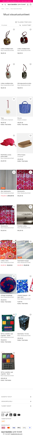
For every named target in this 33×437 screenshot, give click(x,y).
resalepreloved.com (16, 434)
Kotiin (7, 8)
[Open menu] (2, 4)
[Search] (5, 4)
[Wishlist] (14, 29)
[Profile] (28, 4)
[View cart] (30, 4)
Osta (2, 8)
